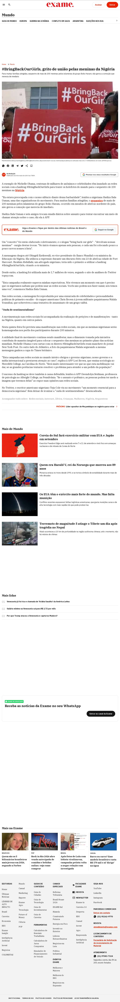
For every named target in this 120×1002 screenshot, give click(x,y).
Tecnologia (23, 910)
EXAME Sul (58, 907)
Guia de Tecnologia (39, 901)
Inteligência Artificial (7, 939)
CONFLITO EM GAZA (61, 21)
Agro (78, 930)
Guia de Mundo (9, 21)
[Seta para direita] (114, 20)
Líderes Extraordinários (60, 937)
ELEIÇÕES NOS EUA (94, 21)
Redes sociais (36, 398)
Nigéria (19, 190)
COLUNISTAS (7, 955)
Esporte (22, 898)
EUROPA (23, 21)
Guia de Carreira (37, 916)
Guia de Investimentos (40, 908)
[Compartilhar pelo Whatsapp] (3, 165)
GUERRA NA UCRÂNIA (39, 21)
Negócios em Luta (58, 944)
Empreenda (81, 935)
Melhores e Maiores (58, 969)
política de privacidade (63, 998)
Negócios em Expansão (58, 984)
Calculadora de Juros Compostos (40, 943)
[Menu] (4, 5)
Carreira (5, 916)
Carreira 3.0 (81, 907)
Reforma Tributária (57, 893)
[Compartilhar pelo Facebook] (8, 165)
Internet (49, 398)
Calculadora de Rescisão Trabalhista (40, 933)
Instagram (98, 898)
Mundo (8, 14)
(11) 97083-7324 (105, 956)
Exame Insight (5, 931)
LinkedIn (97, 893)
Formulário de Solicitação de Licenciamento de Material (105, 943)
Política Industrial (57, 952)
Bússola (56, 912)
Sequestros (101, 398)
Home (4, 64)
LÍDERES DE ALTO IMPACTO (7, 904)
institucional (14, 998)
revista (80, 892)
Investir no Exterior (57, 930)
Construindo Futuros (58, 917)
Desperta (80, 912)
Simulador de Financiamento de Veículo (40, 954)
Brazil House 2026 (58, 901)
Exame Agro (22, 903)
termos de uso (28, 998)
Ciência (22, 922)
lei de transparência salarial (86, 998)
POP (20, 927)
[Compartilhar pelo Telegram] (17, 165)
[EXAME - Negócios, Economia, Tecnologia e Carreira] (60, 5)
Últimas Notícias (5, 895)
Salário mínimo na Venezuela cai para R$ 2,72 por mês (31, 608)
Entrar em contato (102, 913)
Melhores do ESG (58, 976)
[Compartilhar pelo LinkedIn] (12, 165)
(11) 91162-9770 (105, 916)
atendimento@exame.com (105, 927)
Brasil (4, 912)
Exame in (80, 902)
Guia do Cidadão (37, 893)
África (58, 398)
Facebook (98, 902)
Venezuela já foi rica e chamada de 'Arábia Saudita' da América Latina (38, 601)
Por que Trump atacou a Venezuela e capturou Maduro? (32, 616)
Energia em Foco (60, 924)
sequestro (97, 200)
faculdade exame (80, 885)
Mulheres (79, 398)
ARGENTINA (78, 21)
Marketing (23, 893)
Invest (4, 945)
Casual (22, 888)
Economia (6, 921)
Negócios (6, 950)
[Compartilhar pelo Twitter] (22, 165)
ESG (4, 926)
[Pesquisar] (9, 5)
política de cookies (43, 998)
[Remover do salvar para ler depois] (31, 165)
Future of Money (23, 916)
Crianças (68, 398)
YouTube (97, 888)
